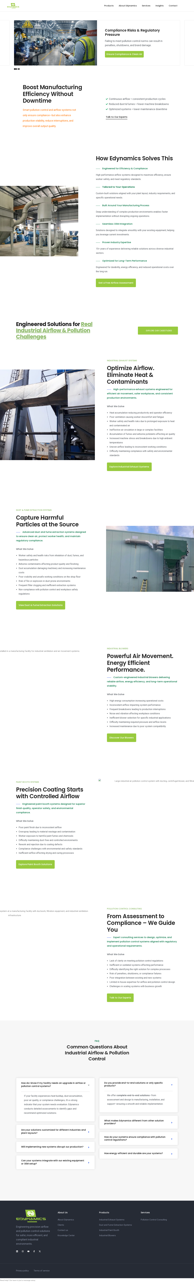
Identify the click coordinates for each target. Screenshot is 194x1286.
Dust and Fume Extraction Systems (115, 1225)
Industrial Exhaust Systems (111, 1219)
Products (109, 5)
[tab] (55, 1085)
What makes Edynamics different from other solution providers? (134, 1122)
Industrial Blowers (107, 1235)
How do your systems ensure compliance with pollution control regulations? (134, 1138)
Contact (173, 5)
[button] (121, 54)
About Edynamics (128, 5)
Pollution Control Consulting (154, 1219)
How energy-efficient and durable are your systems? (133, 1153)
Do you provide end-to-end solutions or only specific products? (133, 1084)
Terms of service (42, 1270)
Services (146, 5)
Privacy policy (22, 1270)
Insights (160, 5)
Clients (61, 1225)
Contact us (63, 1230)
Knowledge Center (66, 1235)
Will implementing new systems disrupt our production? (52, 1146)
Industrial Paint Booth (109, 1230)
